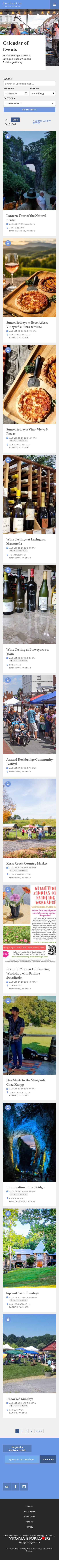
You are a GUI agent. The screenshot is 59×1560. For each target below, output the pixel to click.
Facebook (15, 1486)
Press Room (30, 1511)
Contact (29, 1506)
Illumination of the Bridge (25, 1187)
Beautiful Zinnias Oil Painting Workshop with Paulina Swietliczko (28, 973)
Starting (9, 88)
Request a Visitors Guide (17, 1448)
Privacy (29, 1526)
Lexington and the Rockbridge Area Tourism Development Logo (12, 4)
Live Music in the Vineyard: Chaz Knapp (25, 1082)
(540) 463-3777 (49, 1535)
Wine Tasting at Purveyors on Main (27, 651)
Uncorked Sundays (19, 1398)
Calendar (10, 124)
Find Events (29, 109)
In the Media (29, 1516)
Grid (15, 119)
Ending (34, 88)
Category (9, 98)
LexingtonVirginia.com (29, 1542)
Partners (29, 1521)
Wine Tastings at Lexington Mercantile (26, 541)
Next (38, 1431)
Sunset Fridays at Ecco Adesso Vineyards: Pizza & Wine (27, 324)
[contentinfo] (29, 1499)
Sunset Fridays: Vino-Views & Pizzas (27, 431)
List (7, 119)
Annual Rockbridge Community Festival (29, 761)
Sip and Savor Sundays (22, 1293)
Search (8, 79)
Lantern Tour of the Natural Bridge (26, 217)
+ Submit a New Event (42, 122)
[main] (29, 723)
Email (7, 1486)
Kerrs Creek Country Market (26, 863)
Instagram (24, 1486)
